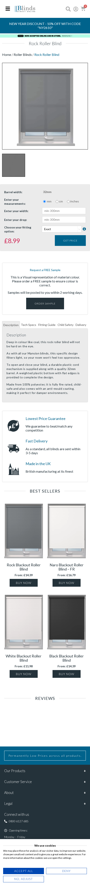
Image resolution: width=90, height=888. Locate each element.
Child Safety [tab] (65, 325)
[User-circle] (75, 9)
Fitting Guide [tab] (46, 325)
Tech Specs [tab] (28, 325)
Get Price (70, 240)
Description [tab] (11, 325)
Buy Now (23, 583)
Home (7, 54)
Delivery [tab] (81, 325)
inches (74, 201)
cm (61, 201)
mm (49, 201)
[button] (16, 821)
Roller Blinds (23, 54)
